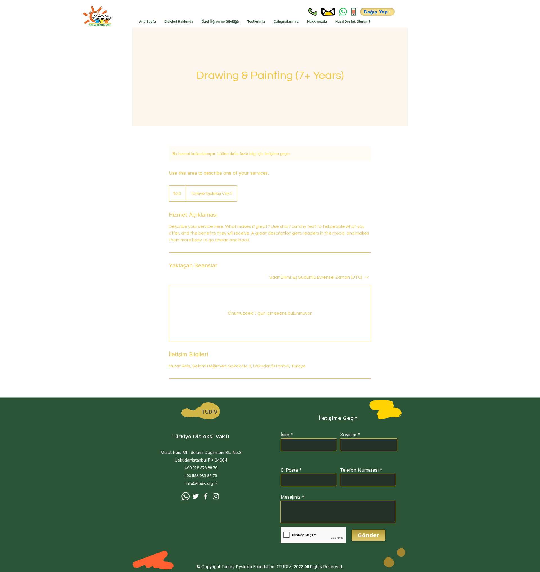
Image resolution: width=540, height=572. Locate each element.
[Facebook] (206, 496)
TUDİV (209, 412)
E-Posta (289, 470)
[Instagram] (216, 496)
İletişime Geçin (338, 418)
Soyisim (348, 434)
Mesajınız (291, 497)
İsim (285, 434)
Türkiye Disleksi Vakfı (200, 436)
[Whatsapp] (185, 496)
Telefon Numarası (359, 470)
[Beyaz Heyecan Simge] (196, 496)
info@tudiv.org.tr (201, 484)
